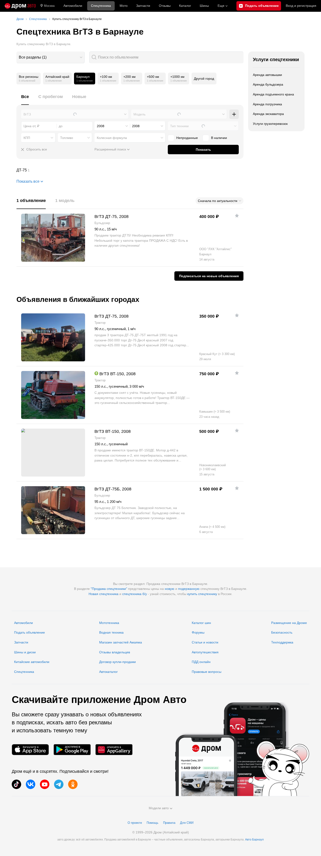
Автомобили (72, 6)
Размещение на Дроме (289, 623)
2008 (100, 126)
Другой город (204, 78)
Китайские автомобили (31, 662)
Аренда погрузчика (267, 104)
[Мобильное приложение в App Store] (30, 749)
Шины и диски (25, 652)
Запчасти (143, 6)
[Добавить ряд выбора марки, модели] (234, 114)
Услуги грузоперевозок (270, 124)
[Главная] (20, 6)
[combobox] (50, 57)
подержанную (189, 589)
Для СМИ (186, 822)
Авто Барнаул (254, 839)
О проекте (135, 822)
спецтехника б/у (134, 594)
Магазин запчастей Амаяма (120, 642)
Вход (301, 6)
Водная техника (111, 632)
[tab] (25, 99)
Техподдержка (282, 642)
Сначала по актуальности (217, 201)
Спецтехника (24, 672)
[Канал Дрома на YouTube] (44, 784)
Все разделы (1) (33, 57)
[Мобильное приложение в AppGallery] (114, 749)
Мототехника (109, 623)
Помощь (152, 822)
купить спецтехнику (202, 594)
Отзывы (165, 6)
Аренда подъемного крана (273, 94)
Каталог (185, 6)
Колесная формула (112, 138)
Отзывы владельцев (114, 652)
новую (169, 589)
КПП (26, 138)
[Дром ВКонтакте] (30, 784)
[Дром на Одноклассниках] (73, 784)
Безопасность (281, 632)
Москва (49, 6)
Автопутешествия (205, 652)
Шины (204, 6)
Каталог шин (201, 623)
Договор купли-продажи (117, 662)
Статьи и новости (205, 642)
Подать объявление (29, 632)
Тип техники (179, 126)
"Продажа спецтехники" (109, 589)
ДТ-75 (129, 170)
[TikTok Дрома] (16, 784)
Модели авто (159, 808)
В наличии (219, 138)
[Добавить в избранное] (237, 215)
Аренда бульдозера (268, 84)
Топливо (66, 138)
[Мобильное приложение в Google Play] (72, 749)
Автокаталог (108, 672)
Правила (169, 822)
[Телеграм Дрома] (58, 784)
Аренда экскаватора (268, 114)
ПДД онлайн (201, 662)
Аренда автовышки (267, 75)
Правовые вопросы (206, 672)
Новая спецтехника (103, 594)
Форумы (198, 632)
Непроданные (187, 138)
